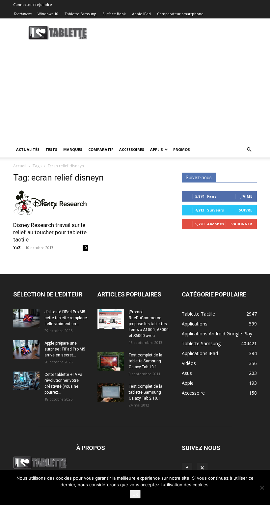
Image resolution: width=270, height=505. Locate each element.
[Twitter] (202, 468)
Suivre (245, 210)
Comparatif (100, 149)
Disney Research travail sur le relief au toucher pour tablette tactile (50, 232)
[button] (249, 150)
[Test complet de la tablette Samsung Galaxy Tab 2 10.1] (110, 392)
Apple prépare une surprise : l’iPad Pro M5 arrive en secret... (64, 349)
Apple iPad (141, 13)
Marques (72, 149)
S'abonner (241, 223)
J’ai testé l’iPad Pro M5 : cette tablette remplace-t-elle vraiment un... (66, 318)
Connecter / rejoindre (32, 4)
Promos (181, 149)
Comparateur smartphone (180, 13)
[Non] (261, 487)
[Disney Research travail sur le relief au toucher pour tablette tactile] (50, 203)
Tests (51, 149)
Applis (156, 149)
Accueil (19, 166)
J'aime (246, 196)
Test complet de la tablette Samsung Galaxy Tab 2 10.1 (145, 392)
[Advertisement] (135, 92)
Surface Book (114, 13)
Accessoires (131, 149)
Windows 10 (48, 13)
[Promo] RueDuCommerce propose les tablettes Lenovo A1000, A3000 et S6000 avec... (149, 324)
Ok (135, 494)
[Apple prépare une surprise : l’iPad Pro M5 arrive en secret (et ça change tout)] (26, 349)
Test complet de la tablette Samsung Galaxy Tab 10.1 (145, 361)
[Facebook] (187, 468)
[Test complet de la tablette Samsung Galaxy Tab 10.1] (110, 361)
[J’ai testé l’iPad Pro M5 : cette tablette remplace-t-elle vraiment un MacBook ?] (26, 318)
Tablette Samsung (80, 13)
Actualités (28, 149)
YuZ (17, 247)
